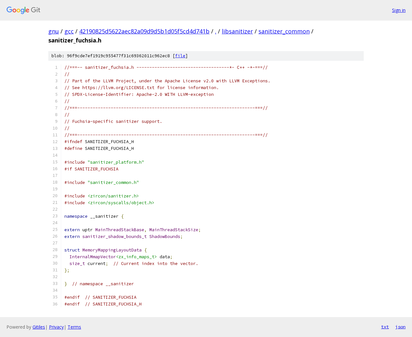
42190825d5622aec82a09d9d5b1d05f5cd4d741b (144, 31)
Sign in (399, 10)
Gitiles (39, 327)
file (180, 56)
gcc (69, 31)
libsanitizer (237, 31)
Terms (74, 327)
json (400, 327)
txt (385, 327)
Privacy (56, 327)
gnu (53, 31)
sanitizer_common (284, 31)
